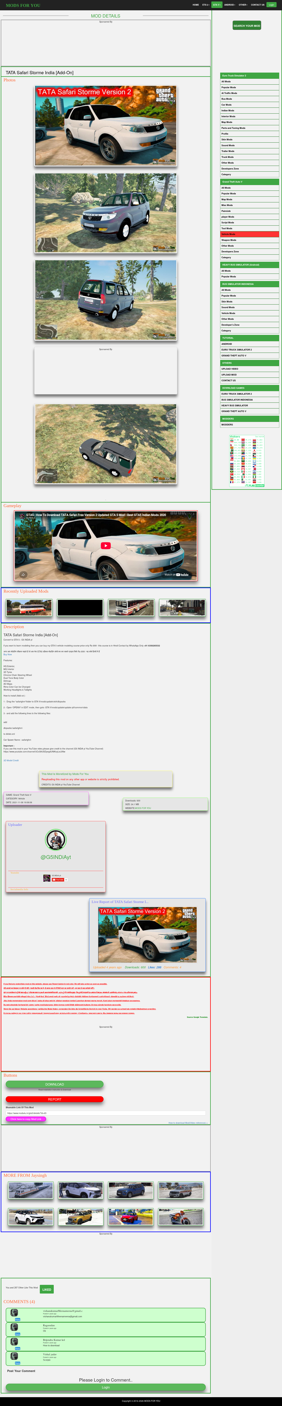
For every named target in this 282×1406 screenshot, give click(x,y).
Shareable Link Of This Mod (20, 1107)
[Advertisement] (92, 45)
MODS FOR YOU (23, 5)
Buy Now (8, 654)
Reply (17, 1319)
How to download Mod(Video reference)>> (188, 1122)
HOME (196, 4)
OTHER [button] (242, 4)
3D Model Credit (11, 760)
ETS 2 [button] (205, 4)
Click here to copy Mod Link (26, 1119)
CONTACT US (257, 4)
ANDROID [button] (229, 4)
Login (271, 4)
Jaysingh (39, 1175)
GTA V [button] (216, 4)
